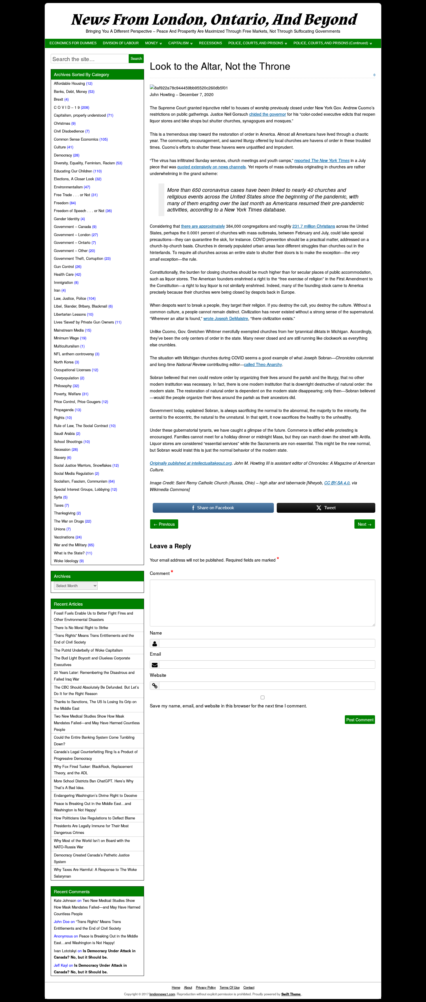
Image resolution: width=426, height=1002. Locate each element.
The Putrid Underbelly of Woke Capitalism (88, 650)
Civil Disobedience (69, 131)
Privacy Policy (206, 987)
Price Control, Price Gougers (77, 401)
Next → (365, 524)
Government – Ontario (72, 242)
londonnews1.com (162, 994)
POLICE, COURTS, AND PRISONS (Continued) (331, 43)
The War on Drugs (69, 521)
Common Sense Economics (76, 139)
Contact (248, 987)
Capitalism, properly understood (80, 115)
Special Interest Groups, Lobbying (82, 489)
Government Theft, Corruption (78, 258)
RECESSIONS (210, 43)
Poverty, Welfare (67, 393)
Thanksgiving (64, 513)
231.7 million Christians (313, 226)
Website (158, 675)
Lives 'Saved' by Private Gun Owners (84, 322)
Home (176, 987)
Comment (161, 573)
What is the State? (69, 553)
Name (156, 632)
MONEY (151, 43)
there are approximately (203, 226)
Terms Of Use (230, 987)
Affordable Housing (69, 83)
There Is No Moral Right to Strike (81, 627)
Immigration (63, 282)
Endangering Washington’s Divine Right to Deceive (95, 795)
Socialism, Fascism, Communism (80, 481)
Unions (59, 529)
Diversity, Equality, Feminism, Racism (84, 163)
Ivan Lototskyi (65, 950)
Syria (58, 497)
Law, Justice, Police (70, 298)
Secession (62, 449)
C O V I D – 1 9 (67, 107)
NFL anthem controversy (74, 353)
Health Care (64, 274)
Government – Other (71, 250)
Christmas (62, 123)
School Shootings (68, 441)
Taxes (58, 505)
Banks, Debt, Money (70, 91)
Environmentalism (68, 187)
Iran (57, 290)
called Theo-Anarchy (263, 364)
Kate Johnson (65, 900)
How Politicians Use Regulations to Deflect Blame (94, 818)
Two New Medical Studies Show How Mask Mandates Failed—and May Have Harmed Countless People (97, 723)
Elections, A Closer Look (74, 178)
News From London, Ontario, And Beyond (213, 20)
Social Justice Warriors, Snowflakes (82, 465)
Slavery (60, 457)
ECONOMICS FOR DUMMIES (73, 43)
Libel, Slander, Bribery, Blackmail (80, 306)
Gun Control (64, 266)
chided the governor (267, 114)
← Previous (164, 524)
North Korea (64, 362)
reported (321, 160)
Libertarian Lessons (70, 314)
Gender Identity (66, 218)
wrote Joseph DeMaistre (225, 318)
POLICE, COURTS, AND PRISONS (255, 43)
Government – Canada (72, 226)
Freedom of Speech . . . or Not (79, 210)
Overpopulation (66, 377)
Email (155, 653)
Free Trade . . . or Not (72, 194)
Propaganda (64, 409)
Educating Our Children (73, 171)
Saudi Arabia (64, 433)
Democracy (63, 155)
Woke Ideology (66, 560)
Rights (59, 417)
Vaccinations (64, 537)
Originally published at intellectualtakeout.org (191, 463)
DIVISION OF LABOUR (121, 43)
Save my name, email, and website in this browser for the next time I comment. (228, 705)
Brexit (58, 99)
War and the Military (70, 544)
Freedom (61, 202)
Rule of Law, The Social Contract (81, 425)
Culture (60, 147)
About (188, 987)
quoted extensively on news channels (211, 167)
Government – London (72, 234)
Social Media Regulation (74, 473)
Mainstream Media (69, 330)
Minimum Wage (66, 338)
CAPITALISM (178, 43)
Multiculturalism (66, 346)
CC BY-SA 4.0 (336, 483)
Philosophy (63, 385)
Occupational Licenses (72, 369)
